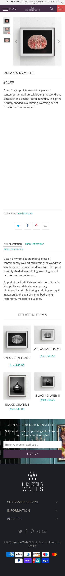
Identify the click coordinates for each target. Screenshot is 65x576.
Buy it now (33, 198)
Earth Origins (25, 213)
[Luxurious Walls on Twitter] (20, 531)
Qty (5, 172)
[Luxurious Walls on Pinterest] (32, 531)
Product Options (34, 244)
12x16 (19, 121)
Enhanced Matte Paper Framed (24, 154)
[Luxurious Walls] (32, 8)
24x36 (42, 121)
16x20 (30, 121)
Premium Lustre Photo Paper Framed (28, 162)
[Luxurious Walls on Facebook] (26, 531)
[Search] (53, 8)
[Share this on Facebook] (27, 225)
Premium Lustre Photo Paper (23, 145)
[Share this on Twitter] (18, 225)
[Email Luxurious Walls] (44, 531)
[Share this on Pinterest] (36, 225)
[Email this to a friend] (45, 225)
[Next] (58, 41)
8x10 (8, 121)
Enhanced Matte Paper (19, 136)
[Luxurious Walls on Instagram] (38, 531)
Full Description (12, 244)
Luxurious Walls (19, 542)
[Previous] (16, 41)
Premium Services (13, 249)
